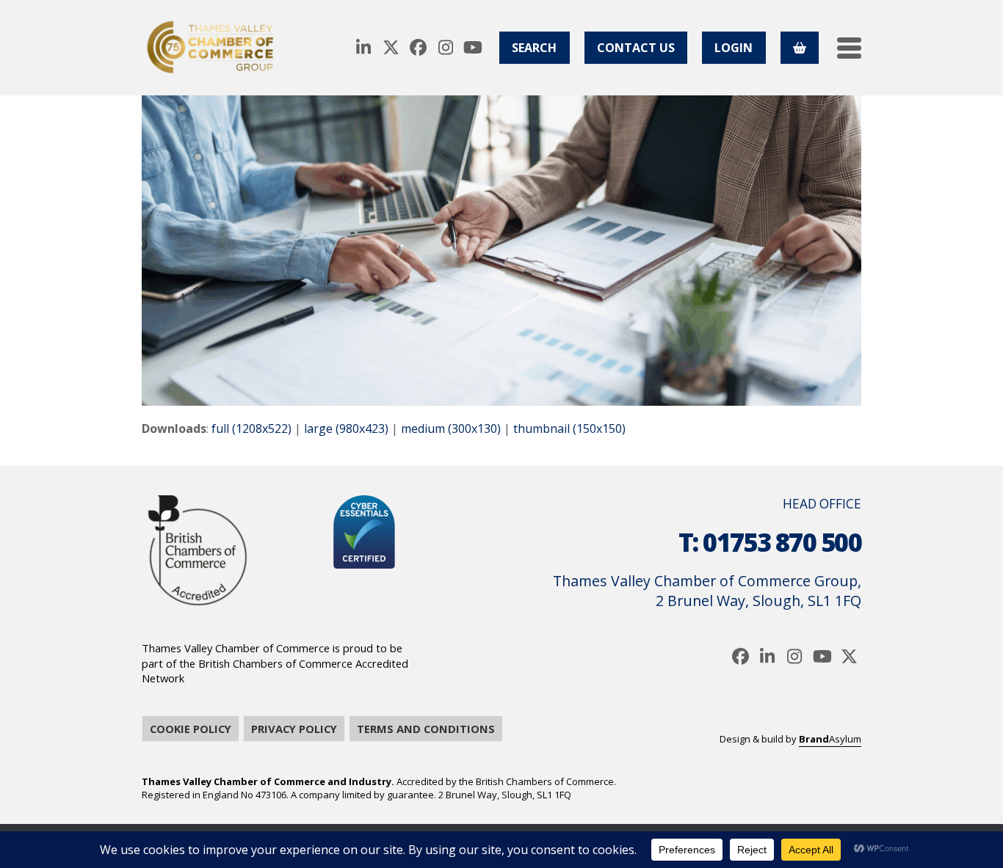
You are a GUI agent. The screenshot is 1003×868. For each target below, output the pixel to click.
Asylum (830, 738)
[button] (849, 48)
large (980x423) (346, 428)
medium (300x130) (451, 428)
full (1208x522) (251, 428)
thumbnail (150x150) (569, 428)
